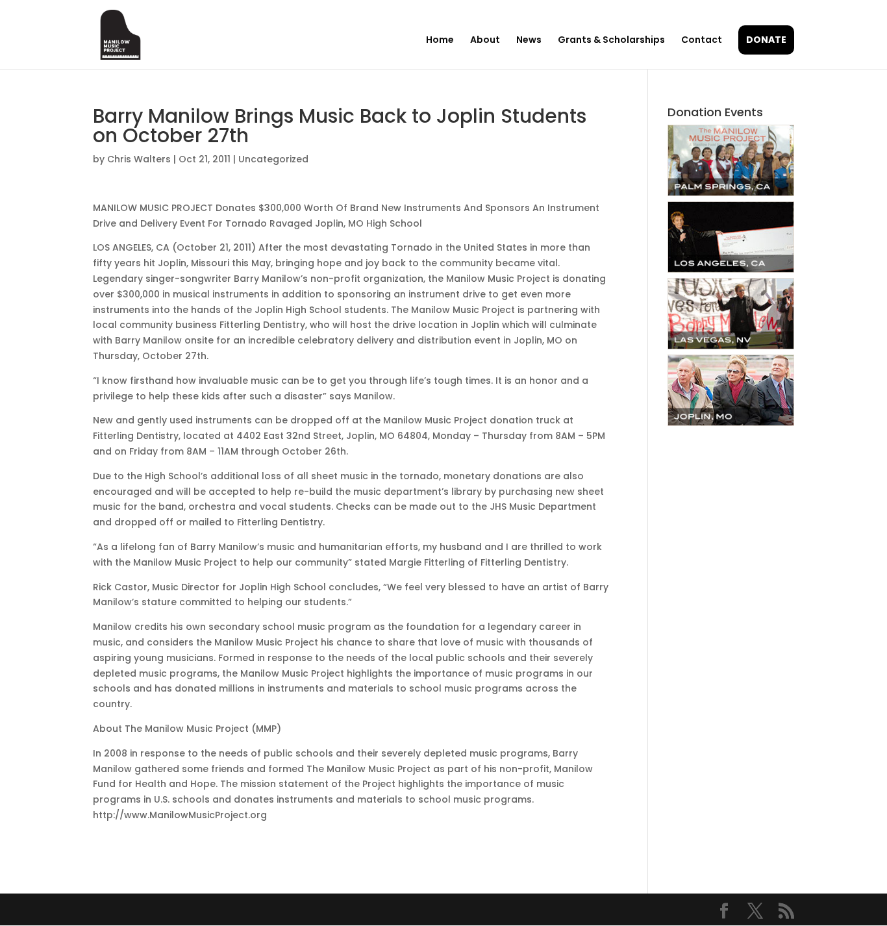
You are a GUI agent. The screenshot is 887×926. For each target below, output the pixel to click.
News (529, 40)
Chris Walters (139, 159)
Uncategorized (273, 159)
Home (440, 40)
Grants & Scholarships (611, 40)
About (485, 40)
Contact (701, 40)
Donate (766, 39)
